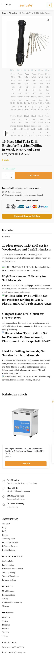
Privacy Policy (8, 565)
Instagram (6, 625)
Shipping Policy (8, 572)
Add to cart (33, 175)
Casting (5, 599)
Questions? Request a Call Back (27, 216)
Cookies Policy (8, 561)
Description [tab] (7, 230)
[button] (49, 5)
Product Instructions (10, 542)
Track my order (8, 539)
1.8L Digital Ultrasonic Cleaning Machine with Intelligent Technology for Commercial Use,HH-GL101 (24, 451)
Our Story (6, 524)
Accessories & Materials (12, 602)
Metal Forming (8, 591)
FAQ (4, 531)
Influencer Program (10, 546)
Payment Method (9, 580)
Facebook (6, 617)
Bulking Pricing (8, 550)
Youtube (5, 632)
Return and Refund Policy (12, 569)
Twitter (5, 621)
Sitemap (5, 606)
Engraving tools (8, 595)
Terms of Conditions (10, 576)
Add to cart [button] (25, 464)
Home (4, 13)
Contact (5, 535)
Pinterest (5, 629)
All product (13, 13)
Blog (4, 527)
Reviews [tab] (6, 237)
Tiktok (5, 636)
